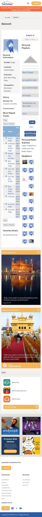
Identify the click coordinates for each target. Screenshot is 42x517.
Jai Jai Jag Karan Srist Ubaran (19, 189)
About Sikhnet (5, 479)
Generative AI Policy (6, 490)
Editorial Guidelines (6, 493)
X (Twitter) (17, 508)
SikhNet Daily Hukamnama (19, 391)
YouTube (21, 508)
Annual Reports (26, 479)
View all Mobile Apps (10, 407)
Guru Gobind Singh (30, 88)
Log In (3, 498)
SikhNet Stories (16, 399)
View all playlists (29, 132)
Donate (36, 3)
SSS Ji (25, 113)
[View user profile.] (11, 46)
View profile (8, 17)
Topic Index (25, 485)
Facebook (13, 508)
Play (5, 120)
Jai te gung (26, 95)
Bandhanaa (20, 153)
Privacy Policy (4, 485)
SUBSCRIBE (6, 468)
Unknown (11, 197)
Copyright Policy (5, 488)
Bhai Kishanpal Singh (11, 163)
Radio (29, 35)
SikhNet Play (15, 382)
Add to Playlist (9, 124)
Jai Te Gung (19, 204)
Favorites (16, 17)
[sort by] (30, 57)
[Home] (7, 2)
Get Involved (25, 482)
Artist (10, 131)
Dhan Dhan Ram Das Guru (20, 171)
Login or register (28, 145)
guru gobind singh (29, 80)
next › (31, 127)
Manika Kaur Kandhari (11, 155)
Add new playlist (29, 135)
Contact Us (4, 482)
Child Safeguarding (6, 496)
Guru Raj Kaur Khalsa (11, 171)
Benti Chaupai (28, 72)
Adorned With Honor (19, 145)
